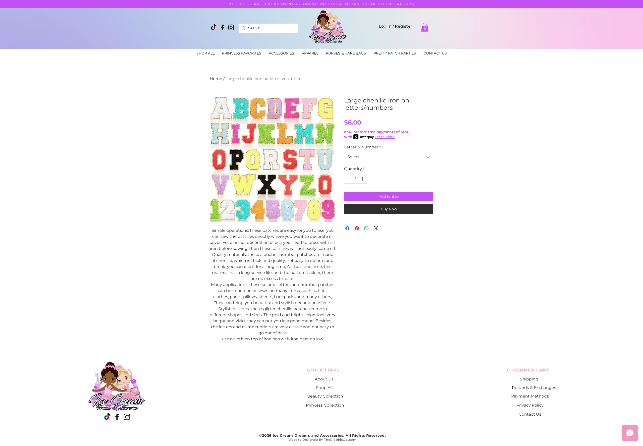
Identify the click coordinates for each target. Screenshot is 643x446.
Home (216, 78)
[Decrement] (348, 179)
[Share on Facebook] (347, 228)
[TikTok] (213, 27)
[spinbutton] (355, 179)
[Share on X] (376, 228)
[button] (424, 27)
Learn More (385, 137)
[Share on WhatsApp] (366, 228)
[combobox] (388, 157)
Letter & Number (362, 147)
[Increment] (362, 179)
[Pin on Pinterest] (357, 228)
